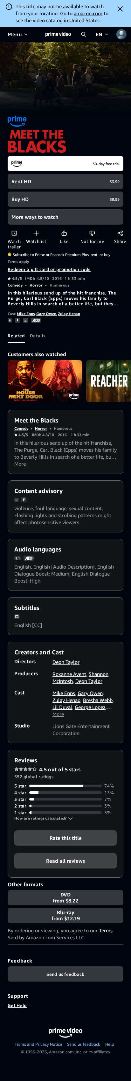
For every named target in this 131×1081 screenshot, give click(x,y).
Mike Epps (26, 313)
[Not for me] (92, 233)
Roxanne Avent (69, 674)
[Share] (120, 233)
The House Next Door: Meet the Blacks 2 (45, 381)
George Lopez (90, 707)
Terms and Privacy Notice (38, 1044)
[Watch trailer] (14, 233)
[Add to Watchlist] (36, 233)
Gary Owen (46, 313)
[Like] (64, 233)
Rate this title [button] (66, 838)
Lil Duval (62, 707)
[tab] (16, 335)
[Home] (58, 34)
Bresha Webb (98, 700)
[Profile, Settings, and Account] (121, 34)
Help (109, 1044)
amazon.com (88, 13)
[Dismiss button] (120, 9)
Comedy (15, 285)
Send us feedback (83, 1044)
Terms (106, 930)
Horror (36, 285)
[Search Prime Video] (84, 34)
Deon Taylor (65, 662)
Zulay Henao (69, 313)
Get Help (17, 1005)
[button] (43, 818)
